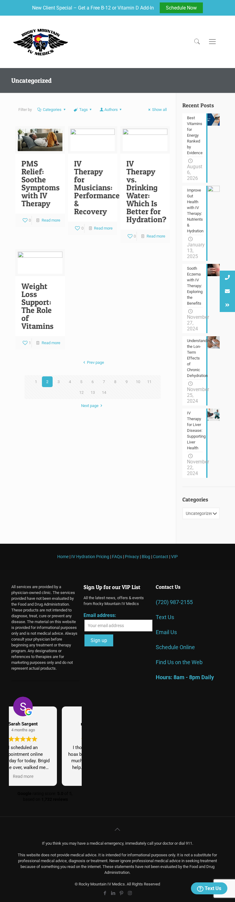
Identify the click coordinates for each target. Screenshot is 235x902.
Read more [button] (45, 776)
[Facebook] (105, 893)
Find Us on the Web (179, 662)
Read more (51, 220)
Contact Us (168, 587)
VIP (174, 556)
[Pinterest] (121, 893)
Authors (111, 109)
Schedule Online (175, 647)
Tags (83, 109)
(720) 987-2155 (174, 602)
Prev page (95, 362)
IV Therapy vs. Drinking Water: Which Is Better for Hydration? (146, 191)
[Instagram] (130, 893)
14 (104, 392)
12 (81, 392)
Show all (159, 109)
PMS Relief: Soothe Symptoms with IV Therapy (40, 183)
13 (93, 392)
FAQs (117, 556)
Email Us (166, 632)
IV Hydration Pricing (90, 556)
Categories (52, 109)
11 (149, 381)
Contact (160, 556)
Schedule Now (181, 8)
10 (138, 381)
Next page (90, 405)
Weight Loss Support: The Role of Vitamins (37, 306)
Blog (146, 556)
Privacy (132, 556)
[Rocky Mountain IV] (40, 42)
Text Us (212, 888)
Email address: (100, 615)
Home (63, 556)
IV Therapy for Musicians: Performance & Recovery (97, 187)
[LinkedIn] (113, 893)
